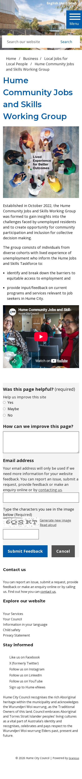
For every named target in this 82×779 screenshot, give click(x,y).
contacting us (50, 489)
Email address (18, 460)
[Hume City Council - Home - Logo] (19, 20)
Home (11, 58)
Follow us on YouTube (26, 681)
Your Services (13, 614)
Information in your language (25, 624)
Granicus (74, 758)
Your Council (12, 619)
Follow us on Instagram (26, 669)
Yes (10, 402)
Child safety (11, 630)
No (10, 415)
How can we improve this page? (38, 426)
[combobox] (63, 3)
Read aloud (48, 525)
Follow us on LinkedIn (25, 675)
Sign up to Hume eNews (27, 687)
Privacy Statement (16, 635)
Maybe (13, 408)
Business (30, 58)
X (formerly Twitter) (24, 663)
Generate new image (55, 520)
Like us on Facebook (24, 657)
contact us (48, 591)
